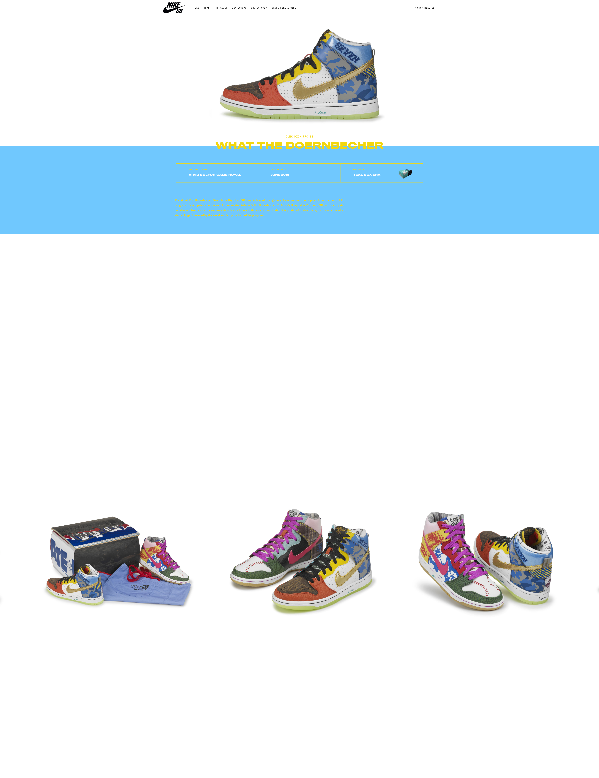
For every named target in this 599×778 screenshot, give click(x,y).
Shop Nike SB (426, 8)
